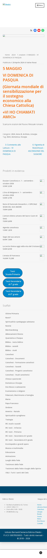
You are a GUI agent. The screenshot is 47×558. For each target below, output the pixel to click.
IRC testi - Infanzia (13, 428)
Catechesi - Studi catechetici (17, 375)
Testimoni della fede (14, 464)
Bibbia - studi (11, 350)
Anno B (19, 134)
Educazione (10, 452)
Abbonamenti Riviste (14, 334)
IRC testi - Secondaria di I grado (18, 436)
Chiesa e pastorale (13, 379)
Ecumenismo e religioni (15, 391)
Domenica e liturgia (13, 383)
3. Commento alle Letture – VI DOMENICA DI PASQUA (12, 149)
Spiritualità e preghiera (15, 415)
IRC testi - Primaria (13, 432)
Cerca (23, 554)
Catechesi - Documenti (15, 358)
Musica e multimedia (14, 448)
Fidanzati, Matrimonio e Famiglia (19, 395)
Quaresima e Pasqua (14, 338)
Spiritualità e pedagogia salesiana (19, 322)
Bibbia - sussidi (11, 346)
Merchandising (11, 330)
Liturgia (33, 134)
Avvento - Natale (12, 411)
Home (7, 55)
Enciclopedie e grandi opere (17, 444)
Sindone (8, 407)
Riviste (39, 514)
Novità (8, 326)
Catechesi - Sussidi (13, 366)
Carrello (36, 552)
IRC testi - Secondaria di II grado (19, 440)
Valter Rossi (32, 62)
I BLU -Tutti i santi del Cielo (17, 472)
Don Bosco (41, 521)
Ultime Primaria (12, 313)
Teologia (9, 419)
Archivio (26, 134)
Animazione (10, 456)
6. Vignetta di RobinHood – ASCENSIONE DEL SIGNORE (36, 149)
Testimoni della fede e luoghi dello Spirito (23, 468)
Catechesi (9, 354)
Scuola (39, 516)
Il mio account (8, 554)
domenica (15, 137)
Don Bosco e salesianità (15, 387)
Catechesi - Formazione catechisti (19, 362)
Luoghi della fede (12, 460)
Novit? (8, 317)
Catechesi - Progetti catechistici (18, 371)
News (39, 519)
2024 (13, 55)
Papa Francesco (11, 403)
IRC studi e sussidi (12, 424)
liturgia (24, 137)
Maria (7, 399)
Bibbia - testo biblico (14, 342)
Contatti (40, 523)
